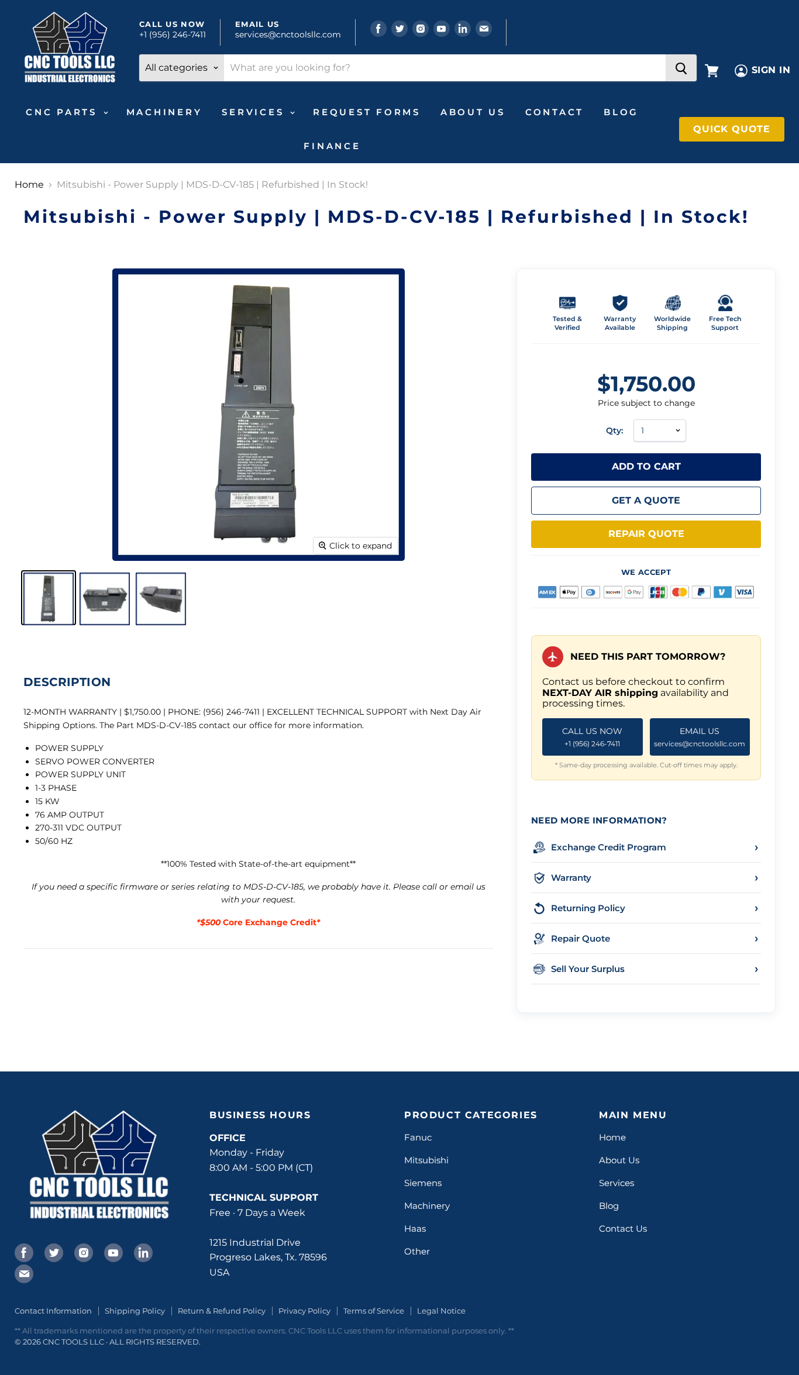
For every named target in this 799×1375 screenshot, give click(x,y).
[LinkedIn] (142, 1251)
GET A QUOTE (646, 500)
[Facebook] (22, 1251)
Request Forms (367, 112)
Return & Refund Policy (222, 1310)
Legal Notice (441, 1310)
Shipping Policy (135, 1310)
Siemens (423, 1182)
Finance (332, 145)
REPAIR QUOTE (646, 533)
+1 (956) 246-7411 (172, 34)
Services (255, 112)
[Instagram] (82, 1251)
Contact (554, 112)
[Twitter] (52, 1251)
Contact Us (623, 1228)
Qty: (614, 430)
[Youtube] (112, 1251)
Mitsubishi (426, 1160)
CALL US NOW (592, 736)
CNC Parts (64, 112)
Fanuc (418, 1137)
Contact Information (53, 1310)
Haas (415, 1228)
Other (417, 1251)
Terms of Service (373, 1310)
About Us (472, 112)
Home (29, 185)
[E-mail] (22, 1272)
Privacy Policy (304, 1310)
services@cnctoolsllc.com (288, 34)
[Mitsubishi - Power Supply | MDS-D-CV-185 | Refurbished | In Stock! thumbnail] (48, 597)
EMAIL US (699, 736)
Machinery (164, 112)
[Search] (681, 67)
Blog (621, 112)
